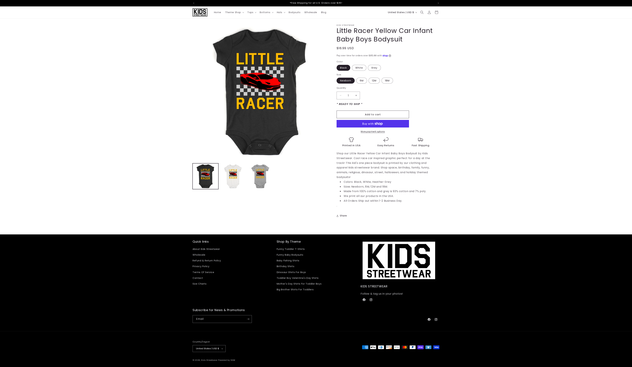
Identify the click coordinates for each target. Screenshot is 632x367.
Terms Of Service (203, 272)
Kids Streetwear (209, 360)
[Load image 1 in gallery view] (205, 176)
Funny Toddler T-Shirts (291, 249)
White (359, 67)
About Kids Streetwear (206, 249)
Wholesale (199, 254)
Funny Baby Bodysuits (290, 254)
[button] (234, 12)
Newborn (345, 80)
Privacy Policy (201, 266)
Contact (198, 278)
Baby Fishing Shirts (288, 260)
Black (343, 67)
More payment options (373, 131)
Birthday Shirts (285, 266)
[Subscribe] (248, 319)
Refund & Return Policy (207, 260)
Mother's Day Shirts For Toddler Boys (299, 283)
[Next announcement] (438, 3)
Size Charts (200, 283)
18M (387, 80)
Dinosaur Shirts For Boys (291, 272)
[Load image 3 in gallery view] (260, 176)
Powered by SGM (226, 360)
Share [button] (343, 215)
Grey (374, 67)
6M (362, 80)
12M (374, 80)
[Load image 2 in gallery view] (233, 176)
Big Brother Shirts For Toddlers (295, 289)
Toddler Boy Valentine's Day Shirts (298, 278)
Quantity (341, 87)
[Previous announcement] (193, 3)
